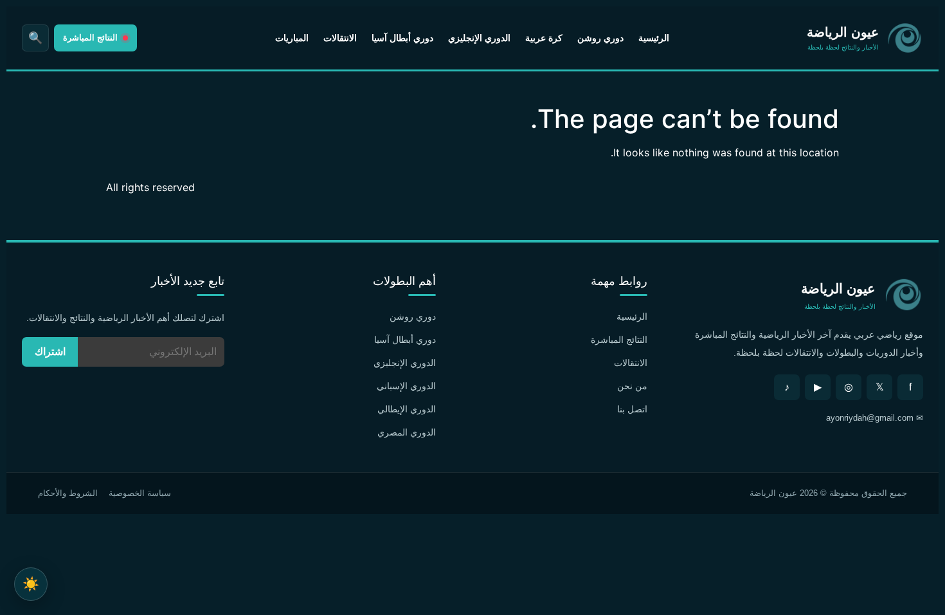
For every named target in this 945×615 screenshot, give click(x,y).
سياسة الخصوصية (140, 493)
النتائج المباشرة (619, 340)
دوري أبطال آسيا (402, 38)
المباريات (292, 38)
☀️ (30, 584)
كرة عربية (543, 38)
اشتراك (50, 351)
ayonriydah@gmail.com (870, 418)
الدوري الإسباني (406, 386)
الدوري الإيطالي (406, 409)
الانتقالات (340, 38)
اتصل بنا (632, 409)
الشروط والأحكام (68, 493)
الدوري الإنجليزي (479, 38)
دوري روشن (600, 38)
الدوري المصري (406, 432)
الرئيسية (653, 38)
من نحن (632, 386)
